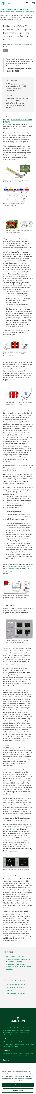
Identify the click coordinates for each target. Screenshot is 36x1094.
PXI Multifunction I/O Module (15, 984)
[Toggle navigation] (9, 3)
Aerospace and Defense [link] (22, 9)
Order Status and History (24, 1042)
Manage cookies (18, 1090)
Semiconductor (24, 1032)
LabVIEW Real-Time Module (17, 566)
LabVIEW (14, 831)
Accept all (18, 1085)
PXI (6, 569)
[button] (16, 171)
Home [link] (2, 9)
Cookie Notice (28, 1076)
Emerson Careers (28, 1053)
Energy (22, 1030)
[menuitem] (27, 4)
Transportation (8, 1035)
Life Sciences (14, 1032)
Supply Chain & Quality (18, 1056)
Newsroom (7, 1056)
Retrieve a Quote (8, 1044)
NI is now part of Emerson (10, 1053)
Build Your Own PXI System (15, 956)
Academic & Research (9, 1028)
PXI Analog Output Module (15, 987)
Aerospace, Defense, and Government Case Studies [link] (17, 11)
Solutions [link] (9, 9)
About (20, 1053)
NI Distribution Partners (9, 1042)
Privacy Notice (16, 1076)
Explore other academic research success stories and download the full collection (18, 966)
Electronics (15, 1030)
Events (28, 1056)
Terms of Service (19, 1044)
